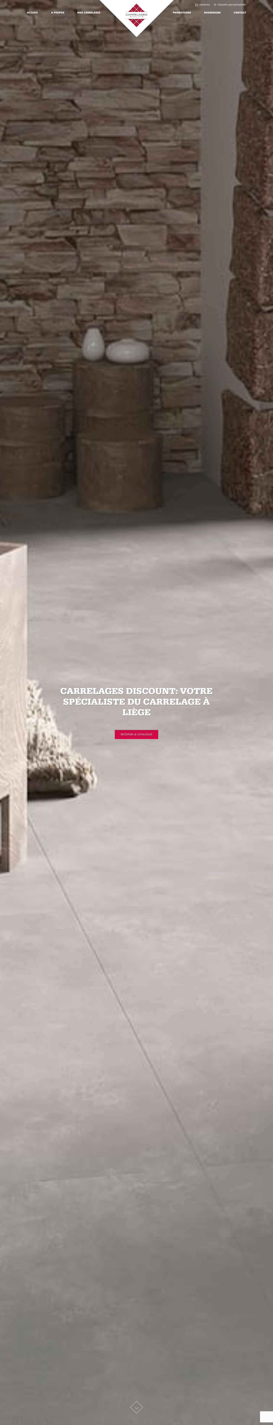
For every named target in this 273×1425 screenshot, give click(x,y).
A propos (57, 12)
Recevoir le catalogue (136, 734)
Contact (240, 12)
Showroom (212, 12)
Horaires (204, 4)
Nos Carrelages (88, 12)
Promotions (182, 12)
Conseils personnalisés (231, 4)
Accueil (32, 12)
